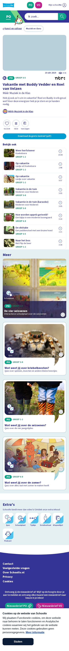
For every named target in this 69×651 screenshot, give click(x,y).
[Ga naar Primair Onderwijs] (9, 16)
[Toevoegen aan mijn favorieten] (62, 314)
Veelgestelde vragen (16, 568)
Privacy (8, 577)
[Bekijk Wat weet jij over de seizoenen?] (34, 406)
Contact (8, 564)
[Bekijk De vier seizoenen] (34, 288)
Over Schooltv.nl (13, 572)
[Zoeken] (62, 16)
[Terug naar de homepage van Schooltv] (8, 5)
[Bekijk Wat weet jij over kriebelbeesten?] (34, 348)
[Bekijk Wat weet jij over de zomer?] (34, 463)
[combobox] (41, 16)
